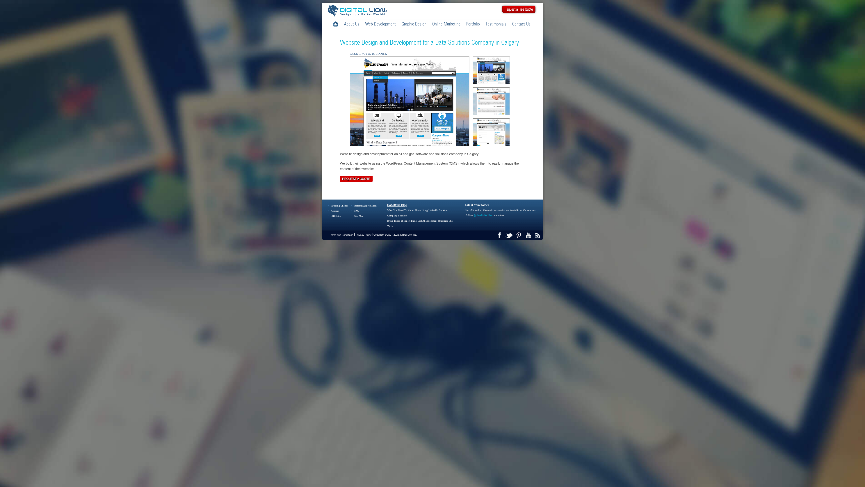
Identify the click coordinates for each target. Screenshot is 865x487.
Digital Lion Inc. (408, 234)
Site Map (359, 216)
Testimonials (496, 24)
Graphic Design (414, 24)
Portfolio (473, 24)
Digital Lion (360, 10)
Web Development (380, 24)
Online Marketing (446, 24)
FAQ (356, 210)
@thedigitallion (483, 215)
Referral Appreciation (365, 205)
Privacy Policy (363, 235)
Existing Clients (339, 205)
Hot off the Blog (397, 205)
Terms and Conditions (341, 235)
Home (335, 24)
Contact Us (521, 24)
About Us (351, 24)
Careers (335, 210)
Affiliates (336, 216)
